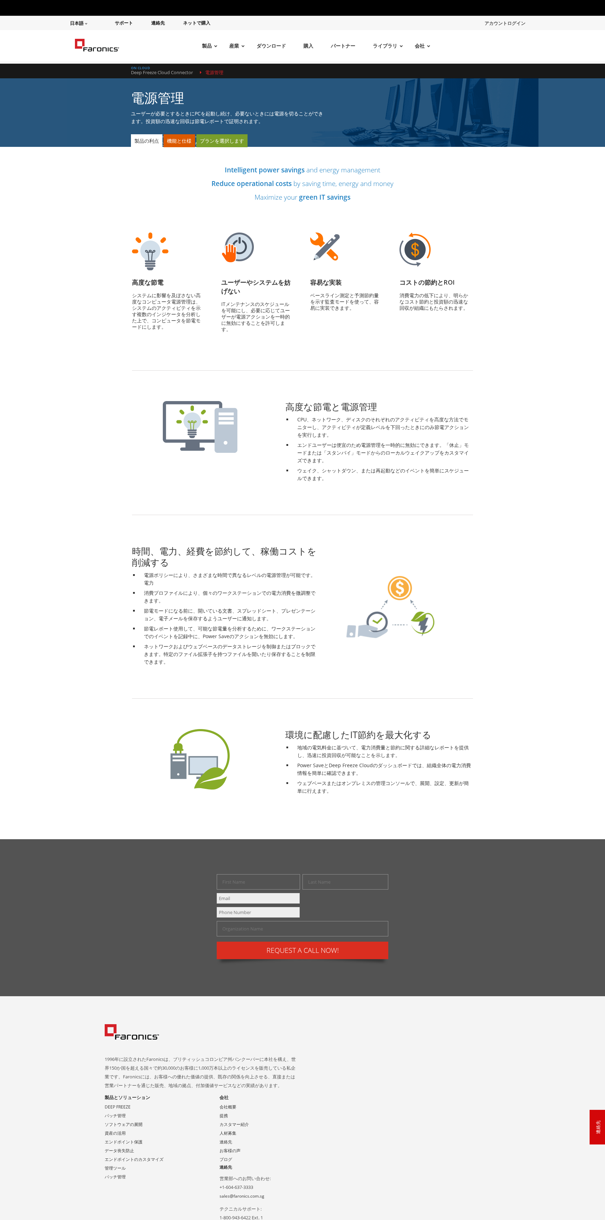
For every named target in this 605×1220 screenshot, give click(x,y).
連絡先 (158, 23)
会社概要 (228, 1107)
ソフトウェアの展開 (123, 1124)
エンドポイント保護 (123, 1142)
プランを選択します (222, 140)
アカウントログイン (505, 23)
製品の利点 (146, 140)
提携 (224, 1116)
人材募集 (228, 1133)
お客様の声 (230, 1151)
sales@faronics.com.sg (242, 1196)
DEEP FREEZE (118, 1107)
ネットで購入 (196, 23)
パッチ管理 (115, 1116)
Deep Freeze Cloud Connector (162, 72)
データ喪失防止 (119, 1151)
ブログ (226, 1159)
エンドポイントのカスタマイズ (134, 1159)
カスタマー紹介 (234, 1124)
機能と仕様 (179, 140)
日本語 (77, 23)
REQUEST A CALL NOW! (302, 950)
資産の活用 (115, 1133)
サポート (124, 23)
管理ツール (115, 1168)
